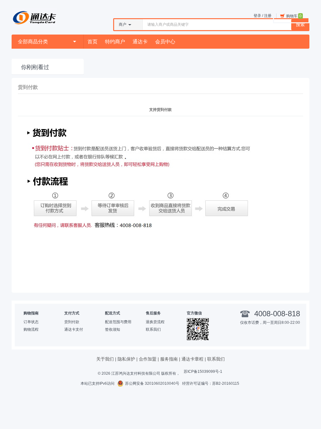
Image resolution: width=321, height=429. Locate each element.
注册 (267, 16)
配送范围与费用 (118, 322)
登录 (257, 16)
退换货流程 (155, 322)
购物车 (294, 16)
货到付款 (71, 322)
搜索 (300, 24)
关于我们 (105, 358)
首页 (92, 41)
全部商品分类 (33, 41)
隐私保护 (126, 358)
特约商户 (115, 41)
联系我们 (153, 329)
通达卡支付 (73, 329)
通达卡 (140, 41)
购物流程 (31, 329)
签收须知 (112, 329)
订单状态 (31, 322)
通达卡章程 (192, 358)
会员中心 (165, 41)
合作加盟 (147, 358)
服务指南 (169, 358)
